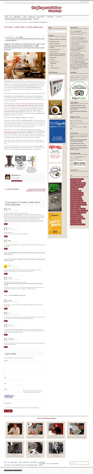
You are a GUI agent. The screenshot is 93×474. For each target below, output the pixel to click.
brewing (84, 183)
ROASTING (80, 216)
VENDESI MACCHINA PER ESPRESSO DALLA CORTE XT (78, 108)
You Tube (87, 1)
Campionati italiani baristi (76, 191)
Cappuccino (73, 202)
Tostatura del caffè (74, 224)
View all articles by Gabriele (17, 180)
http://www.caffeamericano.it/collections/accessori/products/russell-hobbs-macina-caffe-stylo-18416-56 (23, 284)
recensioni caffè (74, 216)
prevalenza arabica (27, 105)
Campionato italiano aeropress (77, 195)
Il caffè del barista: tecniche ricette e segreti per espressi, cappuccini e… (58, 54)
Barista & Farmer (74, 183)
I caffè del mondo (53, 51)
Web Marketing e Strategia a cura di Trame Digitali (13, 470)
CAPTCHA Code (7, 403)
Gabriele (21, 37)
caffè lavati (15, 106)
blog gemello (79, 157)
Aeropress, (9, 137)
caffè (52, 65)
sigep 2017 (78, 218)
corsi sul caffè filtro (36, 137)
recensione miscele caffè (76, 214)
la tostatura (11, 110)
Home (6, 16)
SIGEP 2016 (73, 218)
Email (5, 383)
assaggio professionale (79, 62)
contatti (36, 19)
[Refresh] (15, 395)
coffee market (17, 16)
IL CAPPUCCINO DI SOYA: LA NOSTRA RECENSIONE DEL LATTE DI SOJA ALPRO (35, 191)
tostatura (79, 222)
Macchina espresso (75, 208)
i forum (24, 16)
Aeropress (73, 179)
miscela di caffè (18, 154)
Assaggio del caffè (80, 179)
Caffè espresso (77, 185)
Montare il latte (77, 210)
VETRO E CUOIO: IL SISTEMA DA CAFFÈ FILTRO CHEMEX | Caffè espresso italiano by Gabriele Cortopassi (24, 259)
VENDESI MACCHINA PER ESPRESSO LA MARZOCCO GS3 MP (79, 148)
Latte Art (72, 206)
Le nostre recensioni (54, 61)
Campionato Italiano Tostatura (77, 200)
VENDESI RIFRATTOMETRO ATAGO (77, 105)
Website (5, 389)
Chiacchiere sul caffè (54, 41)
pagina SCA (75, 68)
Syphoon (13, 137)
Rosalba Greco (11, 338)
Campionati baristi (74, 189)
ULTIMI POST (75, 170)
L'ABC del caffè (53, 57)
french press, (24, 131)
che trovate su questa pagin (10, 132)
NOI (10, 16)
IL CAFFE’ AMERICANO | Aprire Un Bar (17, 295)
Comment (6, 360)
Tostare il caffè (74, 222)
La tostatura (58, 16)
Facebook (82, 1)
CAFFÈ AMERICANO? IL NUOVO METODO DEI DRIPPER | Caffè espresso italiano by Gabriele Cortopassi (24, 253)
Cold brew (78, 202)
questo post (23, 149)
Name (5, 377)
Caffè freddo (73, 187)
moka (72, 210)
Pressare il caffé (84, 210)
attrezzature (53, 63)
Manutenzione (82, 208)
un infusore (21, 99)
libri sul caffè (77, 206)
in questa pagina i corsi (76, 31)
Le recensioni (50, 16)
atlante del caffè (74, 181)
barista (79, 181)
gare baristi (84, 204)
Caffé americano (8, 154)
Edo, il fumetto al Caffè (55, 49)
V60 (5, 137)
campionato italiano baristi (76, 197)
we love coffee (82, 224)
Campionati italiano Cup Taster (77, 193)
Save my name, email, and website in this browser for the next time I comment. (32, 391)
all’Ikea (26, 135)
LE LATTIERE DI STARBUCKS (11, 189)
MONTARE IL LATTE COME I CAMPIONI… (78, 145)
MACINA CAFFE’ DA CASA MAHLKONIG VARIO (78, 136)
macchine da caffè (55, 68)
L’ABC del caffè (31, 16)
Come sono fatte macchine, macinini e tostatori (19, 22)
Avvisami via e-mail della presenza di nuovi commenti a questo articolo (22, 407)
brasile (80, 183)
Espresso (73, 204)
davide (9, 208)
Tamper (83, 218)
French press (78, 204)
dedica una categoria (32, 108)
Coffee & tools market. (55, 43)
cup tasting (83, 202)
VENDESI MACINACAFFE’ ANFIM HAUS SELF (78, 112)
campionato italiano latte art (76, 199)
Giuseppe (10, 277)
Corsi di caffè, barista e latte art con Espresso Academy (18, 19)
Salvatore (10, 300)
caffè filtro (13, 154)
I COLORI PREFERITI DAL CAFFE (77, 143)
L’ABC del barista (41, 16)
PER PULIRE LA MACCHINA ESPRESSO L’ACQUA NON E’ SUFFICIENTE (78, 140)
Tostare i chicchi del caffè (76, 220)
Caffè (72, 185)
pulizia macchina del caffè (80, 212)
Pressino (72, 212)
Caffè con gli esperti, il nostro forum (58, 39)
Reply (5, 224)
